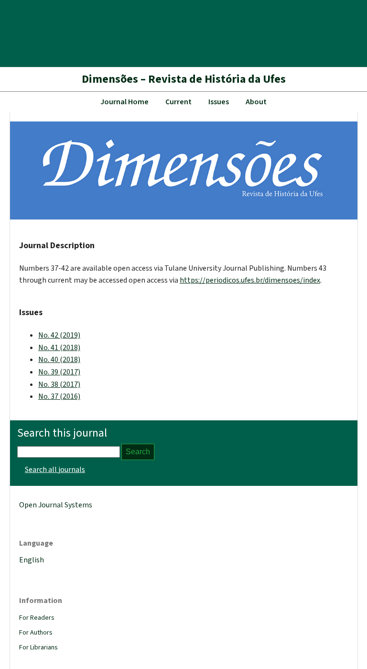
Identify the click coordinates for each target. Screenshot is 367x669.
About (256, 102)
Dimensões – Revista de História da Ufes (184, 79)
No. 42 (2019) (59, 335)
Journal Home (124, 102)
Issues (218, 102)
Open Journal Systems (55, 505)
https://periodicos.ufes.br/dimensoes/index (250, 280)
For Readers (36, 618)
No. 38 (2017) (59, 384)
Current (178, 102)
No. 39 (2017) (59, 372)
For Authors (36, 632)
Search (138, 452)
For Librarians (38, 647)
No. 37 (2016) (59, 396)
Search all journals (55, 469)
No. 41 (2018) (59, 347)
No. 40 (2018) (59, 359)
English (31, 560)
